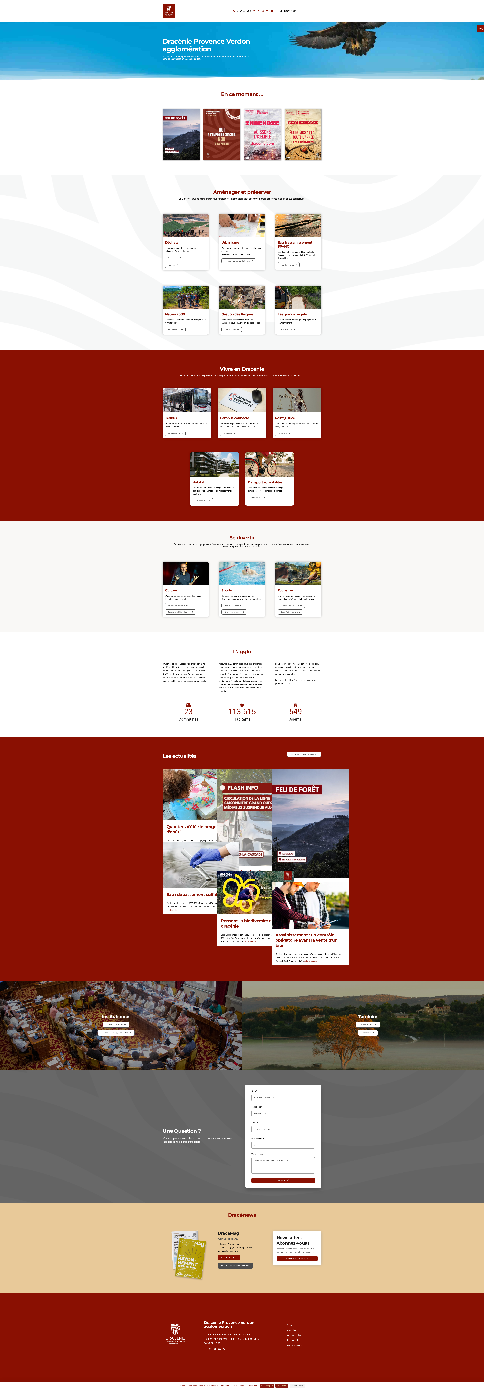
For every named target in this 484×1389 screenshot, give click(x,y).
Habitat (198, 482)
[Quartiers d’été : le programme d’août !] (201, 794)
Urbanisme (230, 242)
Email (254, 1122)
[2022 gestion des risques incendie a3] (262, 109)
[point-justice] (297, 389)
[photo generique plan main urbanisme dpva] (242, 214)
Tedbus (171, 418)
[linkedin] (272, 11)
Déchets (171, 242)
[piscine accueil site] (242, 562)
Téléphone (256, 1107)
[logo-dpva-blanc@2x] (175, 1320)
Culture (171, 590)
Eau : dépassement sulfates (194, 894)
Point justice (285, 418)
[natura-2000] (186, 286)
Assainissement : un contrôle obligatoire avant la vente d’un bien (306, 940)
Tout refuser (282, 1386)
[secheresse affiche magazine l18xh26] (303, 109)
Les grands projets (292, 314)
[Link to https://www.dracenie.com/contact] (254, 11)
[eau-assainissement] (186, 214)
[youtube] (267, 11)
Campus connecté (234, 418)
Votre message (258, 1154)
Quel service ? (258, 1138)
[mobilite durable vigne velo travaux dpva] (298, 286)
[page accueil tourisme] (298, 562)
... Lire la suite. (249, 941)
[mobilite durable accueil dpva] (269, 453)
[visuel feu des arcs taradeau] (181, 109)
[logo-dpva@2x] (169, 5)
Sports (226, 590)
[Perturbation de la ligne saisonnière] (255, 817)
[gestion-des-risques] (242, 286)
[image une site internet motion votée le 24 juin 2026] (221, 109)
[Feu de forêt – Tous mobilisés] (310, 823)
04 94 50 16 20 (212, 1343)
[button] (480, 28)
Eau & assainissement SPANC (295, 244)
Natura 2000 (175, 314)
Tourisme (285, 590)
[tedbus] (187, 389)
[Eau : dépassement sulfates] (201, 865)
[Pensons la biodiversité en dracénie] (255, 892)
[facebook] (258, 11)
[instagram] (263, 11)
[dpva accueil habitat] (214, 453)
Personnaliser (297, 1386)
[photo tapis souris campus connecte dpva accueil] (242, 389)
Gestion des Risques (237, 314)
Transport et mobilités (265, 482)
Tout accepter (267, 1386)
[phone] (224, 1349)
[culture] (186, 562)
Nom (254, 1091)
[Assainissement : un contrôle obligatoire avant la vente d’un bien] (310, 905)
